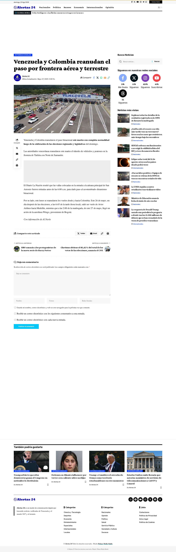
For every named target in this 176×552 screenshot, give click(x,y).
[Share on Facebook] (94, 78)
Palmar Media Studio (105, 544)
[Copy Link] (108, 78)
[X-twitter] (150, 499)
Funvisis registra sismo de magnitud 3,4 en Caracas (57, 13)
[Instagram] (140, 1)
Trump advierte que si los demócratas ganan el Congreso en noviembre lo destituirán (30, 478)
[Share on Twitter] (97, 78)
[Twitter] (134, 1)
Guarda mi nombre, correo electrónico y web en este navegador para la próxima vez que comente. (53, 307)
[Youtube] (156, 81)
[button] (160, 13)
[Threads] (123, 96)
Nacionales (136, 124)
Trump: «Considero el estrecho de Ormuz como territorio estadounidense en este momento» (106, 478)
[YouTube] (137, 1)
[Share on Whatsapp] (101, 78)
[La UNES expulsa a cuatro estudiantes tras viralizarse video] (124, 189)
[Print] (17, 165)
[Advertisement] (88, 32)
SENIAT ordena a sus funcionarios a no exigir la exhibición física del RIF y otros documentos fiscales (146, 148)
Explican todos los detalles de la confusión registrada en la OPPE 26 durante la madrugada (145, 118)
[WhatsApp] (146, 1)
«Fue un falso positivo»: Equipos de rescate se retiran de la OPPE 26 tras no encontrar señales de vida (146, 176)
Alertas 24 (25, 76)
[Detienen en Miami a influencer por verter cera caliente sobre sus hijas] (69, 461)
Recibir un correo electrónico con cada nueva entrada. (41, 319)
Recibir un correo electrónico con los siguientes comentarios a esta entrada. (51, 313)
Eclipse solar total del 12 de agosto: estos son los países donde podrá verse (143, 162)
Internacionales (23, 55)
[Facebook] (132, 1)
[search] (154, 7)
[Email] (105, 78)
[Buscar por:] (136, 61)
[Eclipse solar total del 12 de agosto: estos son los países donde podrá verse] (124, 162)
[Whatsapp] (130, 499)
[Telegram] (143, 1)
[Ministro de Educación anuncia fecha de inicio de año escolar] (124, 201)
